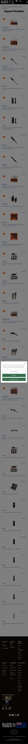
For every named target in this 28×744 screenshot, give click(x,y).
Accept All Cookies (14, 379)
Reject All (14, 375)
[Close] (25, 363)
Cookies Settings (14, 371)
